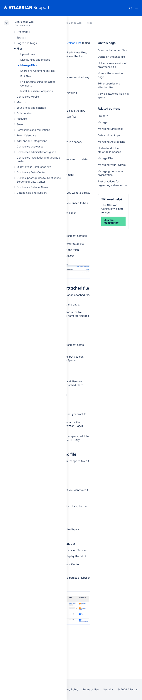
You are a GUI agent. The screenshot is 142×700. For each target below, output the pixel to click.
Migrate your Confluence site (34, 166)
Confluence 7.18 (24, 21)
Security (108, 689)
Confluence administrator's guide (36, 152)
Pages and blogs (27, 43)
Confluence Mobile (28, 96)
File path (103, 115)
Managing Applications (111, 141)
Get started (23, 31)
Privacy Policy (69, 689)
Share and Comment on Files (37, 70)
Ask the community (111, 221)
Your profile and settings (31, 107)
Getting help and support (32, 192)
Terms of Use (90, 689)
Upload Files (27, 54)
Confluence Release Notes (32, 187)
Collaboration (24, 113)
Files (20, 48)
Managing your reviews (112, 164)
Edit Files (25, 76)
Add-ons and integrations (32, 140)
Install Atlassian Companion (36, 91)
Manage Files (28, 65)
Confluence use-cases (30, 146)
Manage (103, 122)
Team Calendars (26, 135)
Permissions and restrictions (33, 129)
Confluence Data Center (31, 172)
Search (130, 8)
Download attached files (112, 50)
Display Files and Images (35, 59)
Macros (21, 102)
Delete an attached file (111, 56)
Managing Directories (110, 128)
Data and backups (109, 135)
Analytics (22, 118)
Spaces (21, 37)
